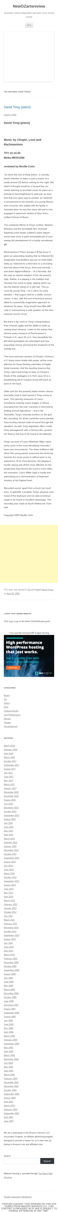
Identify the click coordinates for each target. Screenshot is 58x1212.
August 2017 (10, 769)
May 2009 (8, 985)
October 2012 (10, 912)
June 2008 (9, 1001)
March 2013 (9, 900)
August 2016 (10, 800)
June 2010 (9, 947)
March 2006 (9, 1036)
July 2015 (8, 823)
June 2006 (9, 1024)
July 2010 (8, 943)
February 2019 (10, 749)
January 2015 (10, 846)
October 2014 (10, 854)
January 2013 (10, 908)
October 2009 (10, 966)
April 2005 (8, 1051)
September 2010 (11, 935)
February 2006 (10, 1040)
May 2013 (8, 893)
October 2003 (10, 1090)
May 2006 (8, 1028)
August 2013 (10, 885)
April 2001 (8, 1117)
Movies (7, 718)
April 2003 (8, 1102)
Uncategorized (10, 726)
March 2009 (9, 989)
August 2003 (10, 1098)
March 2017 (9, 784)
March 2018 (9, 757)
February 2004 (10, 1078)
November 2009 (11, 962)
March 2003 (9, 1105)
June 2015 (9, 827)
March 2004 (9, 1074)
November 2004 (11, 1059)
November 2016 (11, 796)
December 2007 (11, 1005)
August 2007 (10, 1009)
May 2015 (8, 831)
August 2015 (10, 819)
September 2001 (11, 1113)
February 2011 (10, 924)
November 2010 (11, 927)
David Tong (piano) (17, 107)
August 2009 (10, 974)
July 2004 (8, 1063)
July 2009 (8, 978)
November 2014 (11, 850)
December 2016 (11, 792)
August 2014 (10, 862)
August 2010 (10, 939)
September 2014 (11, 858)
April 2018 (8, 753)
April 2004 (8, 1071)
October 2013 (10, 877)
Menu (29, 25)
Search (7, 1156)
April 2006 (8, 1032)
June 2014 (9, 869)
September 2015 (11, 815)
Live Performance (12, 715)
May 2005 (8, 1047)
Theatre (7, 722)
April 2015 (8, 835)
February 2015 (10, 842)
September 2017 (11, 765)
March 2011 (9, 920)
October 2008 (10, 997)
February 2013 (10, 904)
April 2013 (8, 896)
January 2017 (10, 788)
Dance (7, 703)
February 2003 (10, 1109)
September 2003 (11, 1094)
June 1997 (9, 1121)
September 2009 (11, 970)
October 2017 (10, 761)
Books (7, 695)
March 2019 (9, 746)
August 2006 (10, 1016)
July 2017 (8, 773)
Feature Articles (11, 711)
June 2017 (9, 777)
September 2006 (11, 1013)
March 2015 (9, 838)
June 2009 (9, 982)
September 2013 (11, 881)
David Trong (47, 590)
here (11, 621)
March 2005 (9, 1055)
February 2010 (10, 958)
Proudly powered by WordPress (18, 1197)
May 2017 (8, 780)
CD (28, 590)
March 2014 (9, 873)
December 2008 (11, 993)
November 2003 (11, 1086)
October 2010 (10, 931)
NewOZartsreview (29, 6)
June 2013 (9, 889)
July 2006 (8, 1020)
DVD (6, 707)
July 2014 (8, 866)
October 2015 (10, 811)
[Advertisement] (29, 554)
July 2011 (8, 916)
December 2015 (11, 807)
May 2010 (8, 951)
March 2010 (9, 955)
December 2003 (11, 1082)
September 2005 (11, 1044)
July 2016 (8, 804)
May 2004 (8, 1067)
